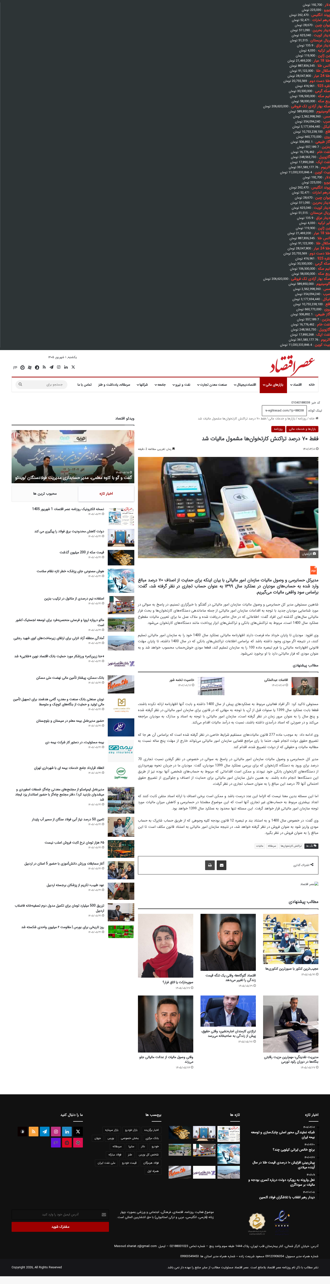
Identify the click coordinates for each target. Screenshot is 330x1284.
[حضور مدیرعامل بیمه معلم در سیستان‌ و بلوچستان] (121, 727)
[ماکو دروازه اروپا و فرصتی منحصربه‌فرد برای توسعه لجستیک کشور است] (121, 625)
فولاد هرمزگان (151, 1163)
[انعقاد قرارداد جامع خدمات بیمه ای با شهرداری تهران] (121, 774)
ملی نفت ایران (106, 1163)
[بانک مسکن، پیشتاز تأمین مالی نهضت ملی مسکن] (121, 684)
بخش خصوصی (130, 1138)
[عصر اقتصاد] (291, 365)
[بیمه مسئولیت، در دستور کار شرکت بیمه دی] (121, 751)
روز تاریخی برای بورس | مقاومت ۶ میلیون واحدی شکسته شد (62, 927)
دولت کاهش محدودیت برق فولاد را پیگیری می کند (69, 531)
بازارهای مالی (274, 384)
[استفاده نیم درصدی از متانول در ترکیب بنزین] (121, 605)
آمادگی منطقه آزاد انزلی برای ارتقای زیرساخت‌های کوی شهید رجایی (59, 638)
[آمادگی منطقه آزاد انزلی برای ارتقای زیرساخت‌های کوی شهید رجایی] (121, 643)
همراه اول (153, 1171)
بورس (111, 1138)
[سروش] (37, 367)
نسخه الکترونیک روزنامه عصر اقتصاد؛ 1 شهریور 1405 (68, 509)
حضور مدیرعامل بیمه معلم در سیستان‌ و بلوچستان (70, 720)
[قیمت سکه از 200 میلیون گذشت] (121, 557)
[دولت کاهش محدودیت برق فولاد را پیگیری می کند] (121, 538)
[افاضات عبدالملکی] (305, 686)
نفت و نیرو (182, 384)
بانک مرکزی (152, 1138)
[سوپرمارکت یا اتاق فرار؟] (165, 946)
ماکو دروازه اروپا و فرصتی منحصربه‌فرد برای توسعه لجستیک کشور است (60, 622)
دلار (143, 1146)
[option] (73, 456)
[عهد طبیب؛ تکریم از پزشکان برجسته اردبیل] (121, 891)
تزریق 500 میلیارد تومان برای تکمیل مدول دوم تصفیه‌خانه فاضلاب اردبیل (59, 908)
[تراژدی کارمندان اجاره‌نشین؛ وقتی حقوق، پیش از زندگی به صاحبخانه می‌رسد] (228, 1011)
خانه (312, 384)
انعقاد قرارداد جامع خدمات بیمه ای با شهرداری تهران (69, 768)
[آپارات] (29, 367)
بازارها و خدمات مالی (281, 418)
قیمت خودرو (129, 1163)
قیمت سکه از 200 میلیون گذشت (82, 552)
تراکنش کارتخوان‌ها (291, 846)
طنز (130, 1154)
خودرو (155, 1146)
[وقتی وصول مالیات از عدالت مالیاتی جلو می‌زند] (165, 1024)
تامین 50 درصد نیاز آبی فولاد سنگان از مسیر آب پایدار (68, 819)
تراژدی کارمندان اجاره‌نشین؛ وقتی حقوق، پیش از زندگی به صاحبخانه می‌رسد (228, 1034)
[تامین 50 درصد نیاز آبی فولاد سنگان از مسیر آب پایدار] (121, 827)
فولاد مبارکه (114, 1154)
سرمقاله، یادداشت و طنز (114, 384)
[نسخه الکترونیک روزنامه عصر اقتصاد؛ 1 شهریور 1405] (121, 516)
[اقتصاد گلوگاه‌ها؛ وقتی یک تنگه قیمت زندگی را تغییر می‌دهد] (228, 942)
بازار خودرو (131, 1130)
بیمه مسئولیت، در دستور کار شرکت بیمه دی (74, 742)
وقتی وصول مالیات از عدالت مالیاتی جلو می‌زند (166, 1059)
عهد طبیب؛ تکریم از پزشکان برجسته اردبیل (75, 885)
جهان (97, 1138)
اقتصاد (297, 384)
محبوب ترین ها (45, 494)
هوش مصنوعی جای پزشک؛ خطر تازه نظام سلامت (70, 571)
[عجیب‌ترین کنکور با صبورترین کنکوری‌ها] (290, 939)
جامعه (162, 384)
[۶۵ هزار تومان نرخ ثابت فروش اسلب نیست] (121, 849)
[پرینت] (210, 865)
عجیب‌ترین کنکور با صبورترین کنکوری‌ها (291, 968)
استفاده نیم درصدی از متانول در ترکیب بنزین (74, 598)
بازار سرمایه (111, 1130)
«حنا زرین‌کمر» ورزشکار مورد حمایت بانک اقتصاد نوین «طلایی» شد (59, 656)
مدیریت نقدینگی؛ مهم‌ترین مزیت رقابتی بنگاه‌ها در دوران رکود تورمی (291, 1059)
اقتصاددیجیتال (246, 384)
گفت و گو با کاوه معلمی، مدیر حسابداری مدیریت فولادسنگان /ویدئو (73, 477)
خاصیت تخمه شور (182, 680)
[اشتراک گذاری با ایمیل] (221, 865)
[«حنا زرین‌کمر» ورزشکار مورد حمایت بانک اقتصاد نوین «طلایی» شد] (121, 663)
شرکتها (144, 384)
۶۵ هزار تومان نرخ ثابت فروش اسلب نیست (74, 842)
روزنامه (302, 418)
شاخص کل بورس (149, 1154)
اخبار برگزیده (151, 1130)
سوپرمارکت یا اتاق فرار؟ (178, 982)
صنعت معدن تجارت (213, 384)
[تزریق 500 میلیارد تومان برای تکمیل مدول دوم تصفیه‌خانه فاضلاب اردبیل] (121, 912)
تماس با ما (85, 384)
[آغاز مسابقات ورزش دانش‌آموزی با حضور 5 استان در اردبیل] (121, 870)
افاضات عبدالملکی (276, 680)
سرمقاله (272, 846)
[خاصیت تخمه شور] (211, 686)
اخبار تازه (106, 494)
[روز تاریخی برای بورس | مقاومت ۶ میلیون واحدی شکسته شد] (121, 931)
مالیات (259, 846)
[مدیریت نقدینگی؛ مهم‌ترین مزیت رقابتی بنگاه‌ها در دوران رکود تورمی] (290, 1024)
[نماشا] (22, 367)
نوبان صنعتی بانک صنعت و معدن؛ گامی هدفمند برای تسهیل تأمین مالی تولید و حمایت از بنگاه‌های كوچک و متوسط (58, 702)
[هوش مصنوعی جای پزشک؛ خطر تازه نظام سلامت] (121, 581)
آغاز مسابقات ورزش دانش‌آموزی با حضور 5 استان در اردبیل (64, 863)
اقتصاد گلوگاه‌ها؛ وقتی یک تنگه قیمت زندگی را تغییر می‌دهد (231, 978)
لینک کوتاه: (314, 410)
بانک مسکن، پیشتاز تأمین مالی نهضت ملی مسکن (70, 677)
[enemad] (282, 1235)
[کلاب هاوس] (15, 367)
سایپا (131, 1146)
